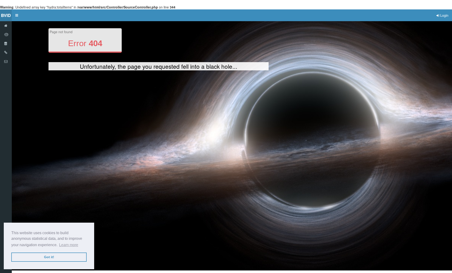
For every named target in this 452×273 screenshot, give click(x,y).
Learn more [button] (68, 245)
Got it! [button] (49, 257)
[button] (17, 15)
